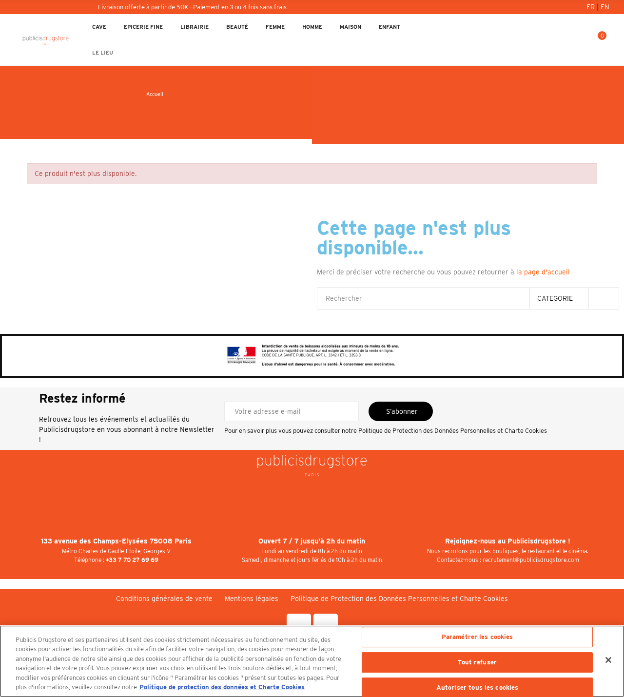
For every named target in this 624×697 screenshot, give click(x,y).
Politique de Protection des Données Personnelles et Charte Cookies (452, 430)
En (605, 7)
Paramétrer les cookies (477, 637)
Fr (591, 7)
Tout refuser (477, 662)
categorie (555, 298)
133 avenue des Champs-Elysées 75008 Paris (116, 541)
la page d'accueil (543, 272)
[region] (312, 661)
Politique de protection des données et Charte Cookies (222, 687)
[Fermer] (608, 660)
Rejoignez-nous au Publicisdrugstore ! (507, 541)
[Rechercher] (565, 40)
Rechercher (603, 298)
